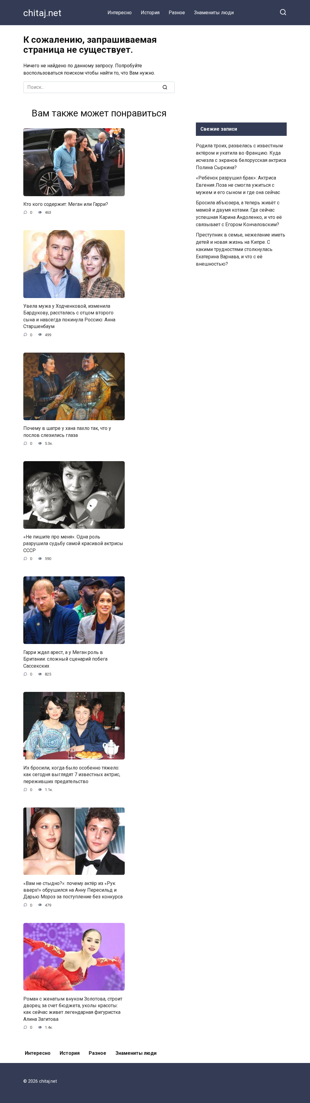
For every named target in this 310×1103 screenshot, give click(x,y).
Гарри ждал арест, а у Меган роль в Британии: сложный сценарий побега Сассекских (65, 659)
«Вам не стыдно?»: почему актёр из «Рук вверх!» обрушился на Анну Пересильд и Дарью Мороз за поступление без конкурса (73, 890)
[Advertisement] (241, 72)
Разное (177, 12)
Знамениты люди (214, 12)
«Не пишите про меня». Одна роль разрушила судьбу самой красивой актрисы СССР (73, 543)
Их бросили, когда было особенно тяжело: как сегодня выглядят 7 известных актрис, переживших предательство (71, 774)
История (150, 12)
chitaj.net (42, 13)
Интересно (119, 12)
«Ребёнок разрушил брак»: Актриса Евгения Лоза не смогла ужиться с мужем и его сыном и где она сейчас (238, 185)
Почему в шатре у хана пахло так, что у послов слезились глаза (67, 431)
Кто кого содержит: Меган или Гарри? (65, 204)
